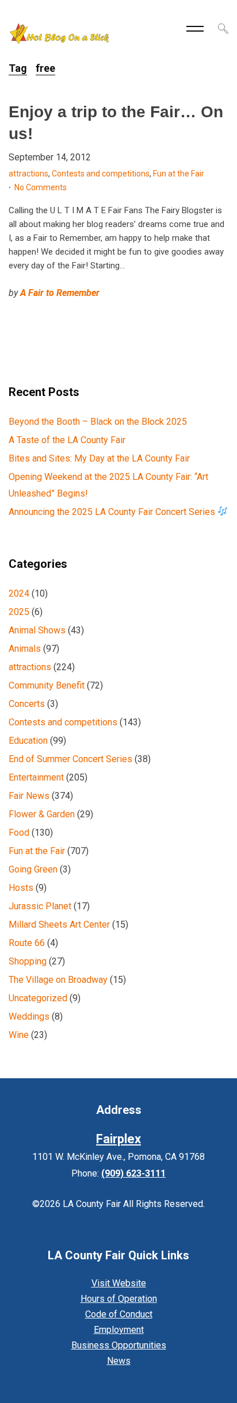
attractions (28, 173)
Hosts (21, 887)
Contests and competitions (101, 173)
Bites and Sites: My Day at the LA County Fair (99, 458)
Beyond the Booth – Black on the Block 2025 (98, 421)
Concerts (27, 703)
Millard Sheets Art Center (59, 924)
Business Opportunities (118, 1345)
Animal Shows (37, 630)
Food (19, 832)
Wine (19, 1034)
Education (28, 740)
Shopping (28, 961)
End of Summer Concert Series (70, 759)
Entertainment (36, 777)
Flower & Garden (42, 814)
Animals (25, 648)
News (119, 1360)
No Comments (40, 187)
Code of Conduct (118, 1314)
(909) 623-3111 (133, 1173)
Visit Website (118, 1283)
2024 (19, 593)
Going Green (33, 869)
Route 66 (27, 942)
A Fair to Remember (60, 292)
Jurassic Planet (40, 906)
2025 (19, 611)
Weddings (29, 1016)
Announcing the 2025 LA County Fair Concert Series (113, 511)
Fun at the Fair (178, 173)
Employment (119, 1329)
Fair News (29, 795)
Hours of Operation (119, 1298)
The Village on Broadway (58, 979)
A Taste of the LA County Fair (67, 440)
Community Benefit (47, 685)
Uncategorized (38, 998)
